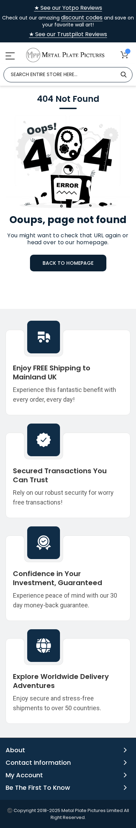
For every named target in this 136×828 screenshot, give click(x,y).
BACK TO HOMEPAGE (68, 263)
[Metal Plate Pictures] (65, 55)
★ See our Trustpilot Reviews (68, 34)
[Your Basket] (124, 55)
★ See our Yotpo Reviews (68, 8)
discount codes (82, 18)
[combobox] (68, 74)
